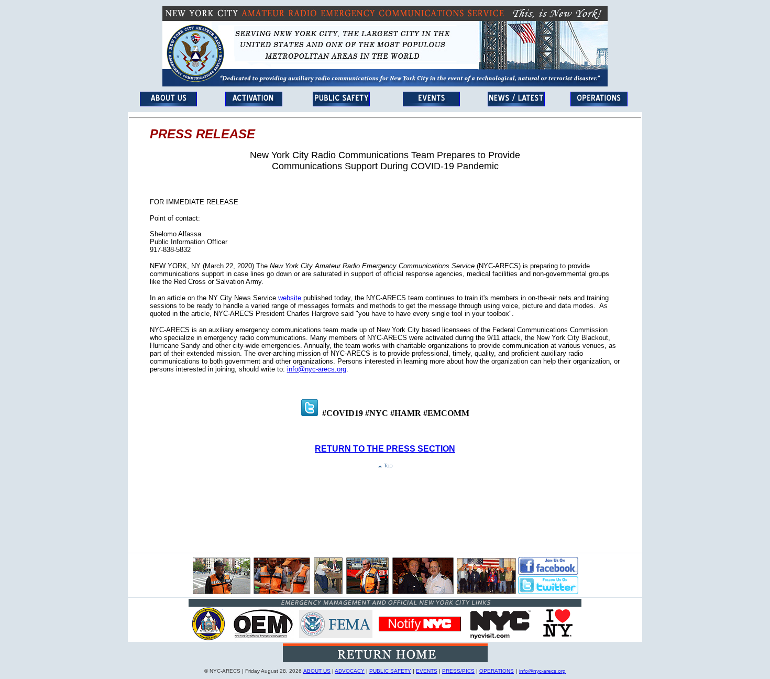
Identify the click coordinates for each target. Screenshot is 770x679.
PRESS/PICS (458, 671)
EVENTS (426, 671)
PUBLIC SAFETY (390, 671)
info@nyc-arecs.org (316, 369)
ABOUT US (317, 671)
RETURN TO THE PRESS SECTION (385, 448)
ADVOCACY (350, 671)
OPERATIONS (496, 671)
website (289, 298)
